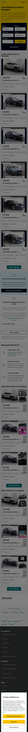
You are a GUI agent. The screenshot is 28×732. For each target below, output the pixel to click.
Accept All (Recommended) (13, 716)
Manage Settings (14, 727)
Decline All (14, 721)
